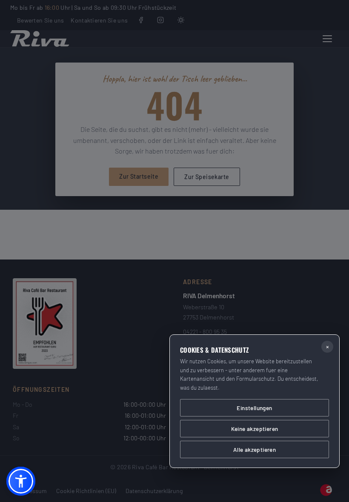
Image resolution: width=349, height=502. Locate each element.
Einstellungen (254, 407)
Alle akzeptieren (254, 449)
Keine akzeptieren (254, 428)
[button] (21, 481)
